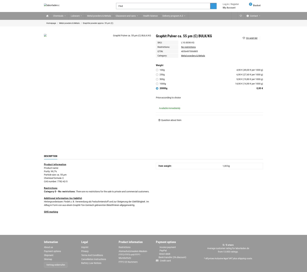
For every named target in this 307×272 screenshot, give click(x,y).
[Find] (213, 6)
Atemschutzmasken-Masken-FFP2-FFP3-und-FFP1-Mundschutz (133, 254)
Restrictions (124, 247)
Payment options (52, 251)
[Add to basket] (46, 32)
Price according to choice (168, 97)
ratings (234, 251)
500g (211, 79)
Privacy (85, 251)
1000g (211, 83)
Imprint (84, 247)
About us (48, 247)
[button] (230, 6)
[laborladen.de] (51, 6)
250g (211, 74)
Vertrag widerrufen (55, 265)
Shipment (48, 255)
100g (211, 70)
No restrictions (188, 47)
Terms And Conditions (92, 255)
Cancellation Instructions (93, 259)
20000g (211, 88)
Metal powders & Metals (193, 55)
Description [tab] (50, 156)
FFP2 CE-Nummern (128, 262)
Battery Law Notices (91, 263)
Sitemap (48, 259)
